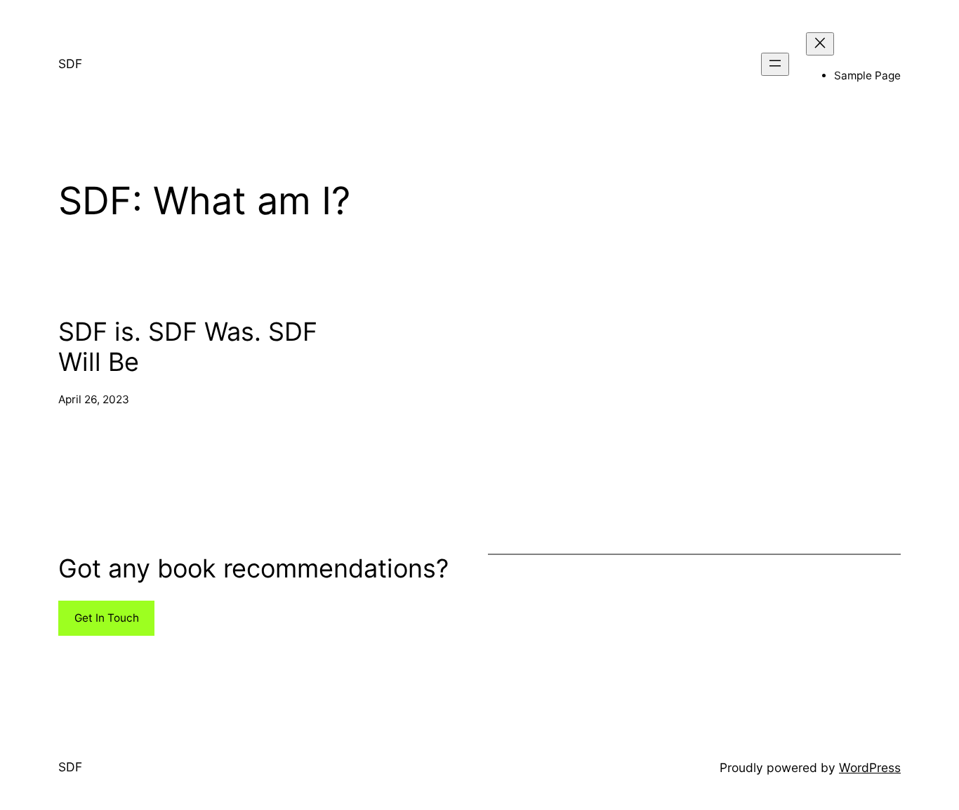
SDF (70, 63)
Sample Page (867, 75)
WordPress (870, 767)
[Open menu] (775, 64)
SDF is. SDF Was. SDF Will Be (187, 347)
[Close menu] (820, 43)
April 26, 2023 (93, 399)
